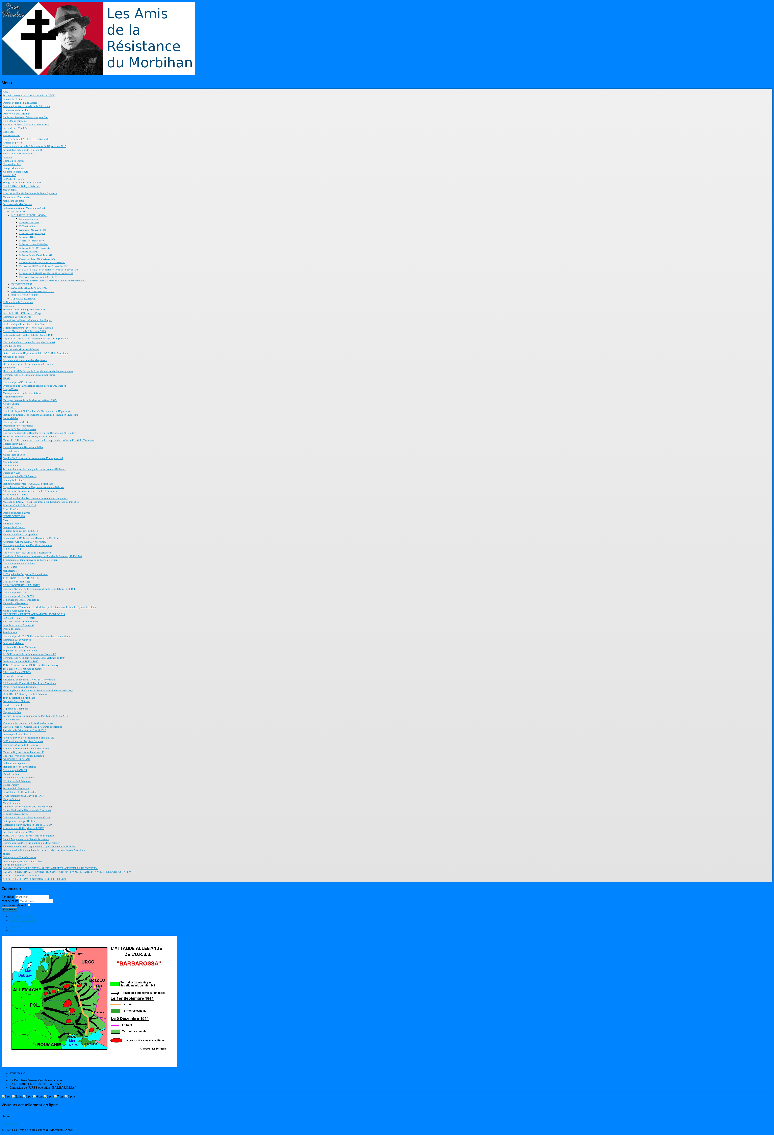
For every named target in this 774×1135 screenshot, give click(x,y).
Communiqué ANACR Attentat (19, 476)
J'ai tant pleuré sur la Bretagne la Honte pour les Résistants (34, 469)
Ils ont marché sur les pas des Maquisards (25, 360)
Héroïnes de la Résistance (17, 781)
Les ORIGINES (18, 211)
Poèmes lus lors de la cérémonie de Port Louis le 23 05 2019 (35, 715)
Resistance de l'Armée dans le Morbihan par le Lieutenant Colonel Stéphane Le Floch (49, 607)
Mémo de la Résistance (15, 603)
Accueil (7, 91)
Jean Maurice (10, 632)
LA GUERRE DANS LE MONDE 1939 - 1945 (32, 291)
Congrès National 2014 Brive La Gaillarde (26, 138)
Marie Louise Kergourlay (16, 610)
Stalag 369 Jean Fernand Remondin (22, 182)
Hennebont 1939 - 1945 (16, 367)
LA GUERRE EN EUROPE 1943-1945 (29, 288)
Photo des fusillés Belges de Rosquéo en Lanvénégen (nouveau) (38, 371)
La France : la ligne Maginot (32, 233)
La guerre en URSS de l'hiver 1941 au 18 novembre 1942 (46, 273)
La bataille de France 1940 (31, 240)
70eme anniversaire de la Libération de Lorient (28, 363)
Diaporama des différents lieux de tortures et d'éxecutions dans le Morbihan (44, 850)
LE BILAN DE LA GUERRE (24, 295)
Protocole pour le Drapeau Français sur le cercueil (30, 436)
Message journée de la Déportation (22, 392)
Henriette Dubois (12, 523)
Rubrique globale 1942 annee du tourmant (26, 124)
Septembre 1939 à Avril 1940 (32, 230)
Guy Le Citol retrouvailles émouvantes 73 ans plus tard (33, 458)
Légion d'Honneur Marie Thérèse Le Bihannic (28, 327)
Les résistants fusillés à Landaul (20, 792)
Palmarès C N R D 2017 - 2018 (19, 505)
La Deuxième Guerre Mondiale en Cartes (25, 207)
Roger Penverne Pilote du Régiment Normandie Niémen (33, 487)
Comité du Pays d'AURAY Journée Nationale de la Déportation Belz (40, 411)
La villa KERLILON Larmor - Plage (22, 313)
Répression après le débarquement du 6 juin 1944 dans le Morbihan (39, 846)
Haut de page (10, 1123)
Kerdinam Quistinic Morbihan (19, 646)
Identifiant (8, 896)
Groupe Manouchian (14, 168)
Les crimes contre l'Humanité (18, 625)
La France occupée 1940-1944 (33, 244)
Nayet (6, 519)
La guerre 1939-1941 (29, 222)
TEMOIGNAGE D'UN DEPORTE (20, 577)
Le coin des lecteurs (13, 99)
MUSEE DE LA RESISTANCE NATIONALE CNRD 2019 (34, 614)
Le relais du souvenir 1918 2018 (20, 530)
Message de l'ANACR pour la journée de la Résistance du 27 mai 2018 (41, 501)
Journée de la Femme (14, 356)
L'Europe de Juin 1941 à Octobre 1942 (37, 259)
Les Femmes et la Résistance (18, 777)
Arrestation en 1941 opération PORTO (23, 828)
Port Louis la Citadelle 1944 (18, 831)
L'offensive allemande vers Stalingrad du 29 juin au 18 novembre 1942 (52, 280)
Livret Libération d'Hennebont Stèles (23, 447)
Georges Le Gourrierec (15, 675)
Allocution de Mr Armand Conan (21, 349)
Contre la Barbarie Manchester (19, 429)
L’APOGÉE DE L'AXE (21, 284)
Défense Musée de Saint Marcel (20, 102)
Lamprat (7, 157)
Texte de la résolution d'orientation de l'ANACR (29, 95)
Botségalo (8, 305)
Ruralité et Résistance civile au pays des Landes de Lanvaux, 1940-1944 (42, 556)
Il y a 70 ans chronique (15, 120)
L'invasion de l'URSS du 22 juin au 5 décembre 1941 (44, 266)
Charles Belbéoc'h (13, 704)
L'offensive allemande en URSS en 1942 (38, 277)
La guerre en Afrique (28, 251)
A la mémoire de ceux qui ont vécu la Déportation (30, 490)
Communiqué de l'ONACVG (18, 596)
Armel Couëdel (11, 509)
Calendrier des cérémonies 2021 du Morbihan (28, 806)
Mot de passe (10, 901)
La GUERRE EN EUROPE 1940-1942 (29, 215)
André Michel (10, 465)
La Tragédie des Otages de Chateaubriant (25, 574)
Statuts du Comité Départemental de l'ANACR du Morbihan (35, 353)
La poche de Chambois (15, 708)
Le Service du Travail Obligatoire (21, 599)
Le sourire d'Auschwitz (15, 813)
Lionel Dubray (11, 784)
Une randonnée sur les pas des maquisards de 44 (29, 342)
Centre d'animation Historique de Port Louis (27, 810)
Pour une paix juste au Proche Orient (23, 860)
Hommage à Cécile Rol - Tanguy (20, 744)
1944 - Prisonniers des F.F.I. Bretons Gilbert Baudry (30, 665)
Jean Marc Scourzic (13, 200)
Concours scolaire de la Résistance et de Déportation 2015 (34, 146)
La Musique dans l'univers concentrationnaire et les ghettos (35, 498)
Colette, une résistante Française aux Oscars (26, 817)
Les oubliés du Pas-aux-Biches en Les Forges (27, 320)
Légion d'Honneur (13, 396)
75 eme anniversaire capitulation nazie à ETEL (28, 737)
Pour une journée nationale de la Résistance (26, 106)
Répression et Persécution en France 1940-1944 (29, 824)
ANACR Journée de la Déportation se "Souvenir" (29, 654)
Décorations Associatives (16, 512)
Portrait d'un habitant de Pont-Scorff (22, 149)
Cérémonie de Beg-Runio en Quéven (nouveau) (29, 374)
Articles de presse (12, 142)
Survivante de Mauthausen (17, 204)
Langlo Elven (10, 389)
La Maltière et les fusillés (16, 581)
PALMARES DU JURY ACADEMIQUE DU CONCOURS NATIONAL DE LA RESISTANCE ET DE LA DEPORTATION (67, 871)
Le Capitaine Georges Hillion (19, 821)
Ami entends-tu (11, 135)
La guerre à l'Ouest (27, 237)
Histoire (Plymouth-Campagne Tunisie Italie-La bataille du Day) (38, 690)
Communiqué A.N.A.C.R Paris (19, 563)
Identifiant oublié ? (21, 916)
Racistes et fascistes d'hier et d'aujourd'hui (25, 117)
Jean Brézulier (10, 570)
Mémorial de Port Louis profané (20, 534)
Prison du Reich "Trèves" (16, 701)
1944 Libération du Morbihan (19, 697)
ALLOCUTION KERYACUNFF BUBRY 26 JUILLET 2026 (35, 879)
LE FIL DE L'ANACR (14, 864)
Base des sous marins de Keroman (21, 621)
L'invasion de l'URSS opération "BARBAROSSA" (42, 262)
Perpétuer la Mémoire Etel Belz (20, 650)
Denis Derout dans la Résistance (20, 686)
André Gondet (10, 461)
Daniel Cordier (11, 773)
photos (6, 853)
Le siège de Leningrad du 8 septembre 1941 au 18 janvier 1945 (48, 269)
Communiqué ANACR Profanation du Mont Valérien (31, 842)
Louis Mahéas (10, 418)
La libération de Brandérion (18, 302)
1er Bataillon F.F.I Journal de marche (23, 668)
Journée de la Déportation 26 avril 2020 (24, 730)
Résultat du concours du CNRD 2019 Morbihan (29, 679)
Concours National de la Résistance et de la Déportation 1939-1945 (39, 588)
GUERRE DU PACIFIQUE (23, 299)
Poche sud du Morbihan (16, 788)
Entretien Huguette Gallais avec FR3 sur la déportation (32, 726)
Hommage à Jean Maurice (17, 639)
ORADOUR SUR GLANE (16, 759)
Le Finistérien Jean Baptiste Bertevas (23, 741)
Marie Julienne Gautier (15, 494)
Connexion (9, 909)
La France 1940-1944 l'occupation (35, 248)
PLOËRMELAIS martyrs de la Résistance (25, 694)
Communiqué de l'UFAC (16, 592)
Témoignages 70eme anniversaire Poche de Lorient (30, 559)
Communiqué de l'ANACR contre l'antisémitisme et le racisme (36, 636)
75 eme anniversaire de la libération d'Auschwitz (29, 723)
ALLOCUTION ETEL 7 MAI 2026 (21, 875)
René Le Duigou (12, 345)
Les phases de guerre (28, 219)
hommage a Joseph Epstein (17, 734)
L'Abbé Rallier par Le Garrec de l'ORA (23, 795)
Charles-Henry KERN (14, 443)
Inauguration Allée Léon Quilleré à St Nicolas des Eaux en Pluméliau (40, 414)
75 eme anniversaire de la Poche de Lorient (26, 748)
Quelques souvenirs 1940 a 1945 (20, 661)
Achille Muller (11, 403)
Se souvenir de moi (14, 905)
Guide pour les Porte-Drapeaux (19, 857)
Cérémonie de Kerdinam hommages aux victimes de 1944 (34, 657)
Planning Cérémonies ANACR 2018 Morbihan (28, 483)
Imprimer (15, 927)
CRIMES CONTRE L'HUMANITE (21, 585)
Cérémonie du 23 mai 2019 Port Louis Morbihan (29, 683)
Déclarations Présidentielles (18, 425)
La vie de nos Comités (15, 128)
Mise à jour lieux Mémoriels (18, 153)
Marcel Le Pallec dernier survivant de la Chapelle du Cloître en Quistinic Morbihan (48, 440)
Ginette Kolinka (11, 719)
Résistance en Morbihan (16, 109)
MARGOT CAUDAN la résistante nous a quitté (28, 835)
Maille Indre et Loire (14, 454)
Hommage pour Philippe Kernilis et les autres (27, 545)
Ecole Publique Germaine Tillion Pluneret (26, 324)
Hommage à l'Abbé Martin (17, 316)
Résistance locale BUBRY (17, 672)
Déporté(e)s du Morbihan (16, 113)
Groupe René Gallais (14, 527)
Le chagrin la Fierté (13, 480)
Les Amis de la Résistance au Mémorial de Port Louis (31, 538)
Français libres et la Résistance (19, 766)
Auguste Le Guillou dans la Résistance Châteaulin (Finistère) (36, 338)
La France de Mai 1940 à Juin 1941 (35, 255)
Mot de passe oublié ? (23, 920)
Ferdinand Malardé (13, 643)
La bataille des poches (15, 763)
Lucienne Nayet (11, 472)
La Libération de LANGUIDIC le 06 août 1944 (28, 334)
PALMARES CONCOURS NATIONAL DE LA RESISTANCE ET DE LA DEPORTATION (50, 868)
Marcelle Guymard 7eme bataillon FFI (23, 752)
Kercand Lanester (12, 451)
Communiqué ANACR (15, 770)
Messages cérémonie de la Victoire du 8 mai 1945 (30, 400)
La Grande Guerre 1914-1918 (19, 617)
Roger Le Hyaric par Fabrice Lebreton (23, 755)
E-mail (14, 930)
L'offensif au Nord (27, 226)
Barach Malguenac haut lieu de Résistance (26, 839)
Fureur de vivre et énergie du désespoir (24, 309)
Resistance (9, 131)
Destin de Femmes (13, 628)
